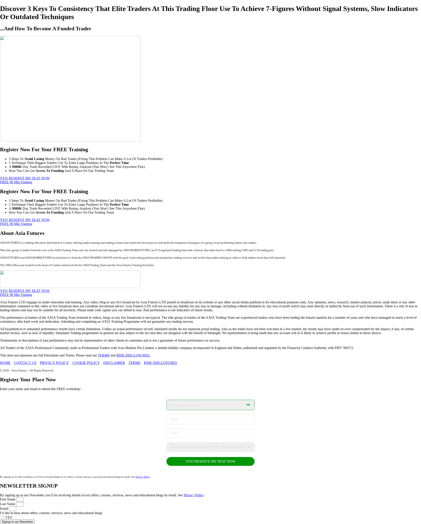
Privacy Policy (143, 477)
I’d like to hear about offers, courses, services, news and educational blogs (51, 513)
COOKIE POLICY (86, 363)
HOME (5, 363)
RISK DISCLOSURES (133, 355)
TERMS (104, 355)
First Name (8, 499)
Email (4, 508)
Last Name (8, 504)
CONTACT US (25, 363)
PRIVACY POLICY (54, 363)
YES (8, 517)
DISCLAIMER (114, 363)
